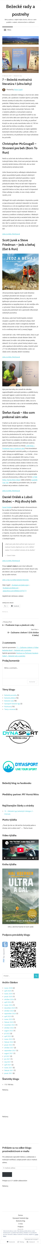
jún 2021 (7, 1059)
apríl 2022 (7, 1036)
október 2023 (9, 1011)
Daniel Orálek (6, 507)
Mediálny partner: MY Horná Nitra (20, 794)
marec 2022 (8, 1039)
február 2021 (8, 1070)
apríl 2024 (7, 1002)
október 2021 (9, 1047)
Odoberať (7, 1174)
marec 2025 (8, 993)
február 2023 (8, 1022)
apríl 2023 (7, 1016)
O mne (20, 1223)
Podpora (20, 1226)
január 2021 (8, 1073)
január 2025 (8, 996)
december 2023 (9, 1008)
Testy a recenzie (9, 709)
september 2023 (10, 1013)
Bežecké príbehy (9, 698)
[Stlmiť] (33, 858)
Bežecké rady (18, 76)
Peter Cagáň (18, 89)
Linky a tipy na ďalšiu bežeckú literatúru (15, 580)
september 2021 (10, 1050)
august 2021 (8, 1053)
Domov (20, 1215)
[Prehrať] (5, 858)
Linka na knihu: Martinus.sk (11, 234)
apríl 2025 (7, 991)
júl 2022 (7, 1033)
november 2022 (9, 1025)
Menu (9, 30)
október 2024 (9, 999)
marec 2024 (8, 1005)
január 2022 (8, 1045)
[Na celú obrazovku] (36, 858)
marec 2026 (8, 988)
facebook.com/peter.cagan (20, 585)
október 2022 (9, 1028)
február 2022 (8, 1042)
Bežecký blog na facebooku (16, 783)
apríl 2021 (7, 1065)
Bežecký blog (20, 1221)
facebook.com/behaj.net (10, 588)
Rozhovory (7, 706)
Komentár (32, 682)
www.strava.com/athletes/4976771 (15, 591)
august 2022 (8, 1030)
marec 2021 (8, 1067)
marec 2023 (8, 1019)
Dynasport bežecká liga (12, 703)
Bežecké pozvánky (10, 695)
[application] (20, 850)
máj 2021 (7, 1062)
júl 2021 (7, 1056)
